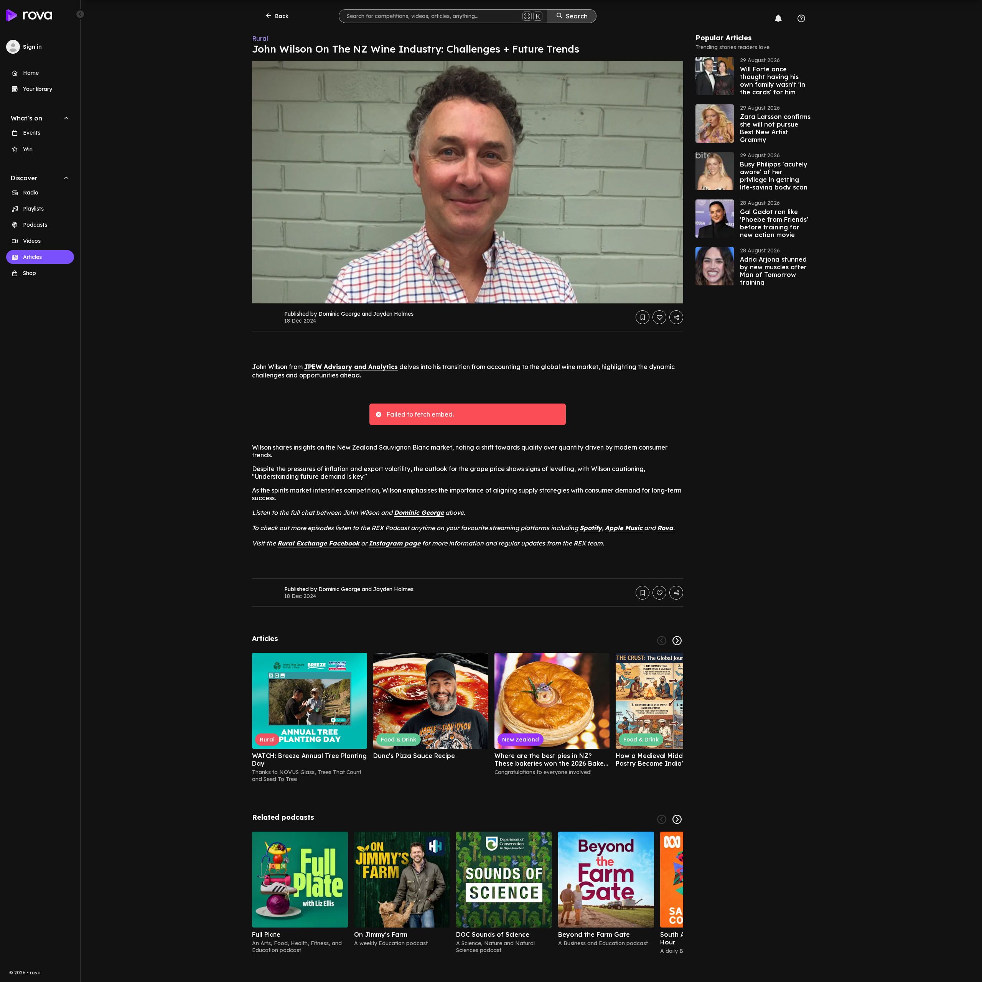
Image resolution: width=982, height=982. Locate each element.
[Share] (676, 317)
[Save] (642, 317)
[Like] (659, 317)
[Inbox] (778, 18)
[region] (467, 718)
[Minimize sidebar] (80, 14)
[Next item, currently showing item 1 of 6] (677, 819)
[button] (753, 76)
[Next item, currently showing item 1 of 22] (677, 640)
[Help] (801, 18)
